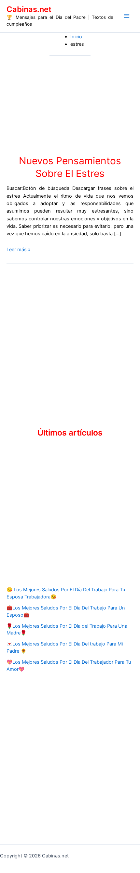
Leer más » (19, 249)
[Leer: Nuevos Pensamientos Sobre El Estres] (70, 105)
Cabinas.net (29, 9)
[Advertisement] (70, 340)
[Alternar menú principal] (126, 16)
